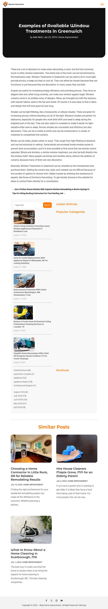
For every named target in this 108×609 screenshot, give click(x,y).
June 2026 (18, 399)
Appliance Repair (21, 382)
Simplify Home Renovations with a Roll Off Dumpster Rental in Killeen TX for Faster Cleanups (31, 356)
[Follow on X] (51, 601)
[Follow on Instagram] (56, 601)
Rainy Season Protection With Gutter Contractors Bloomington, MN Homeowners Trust (30, 292)
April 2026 (18, 407)
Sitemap (82, 605)
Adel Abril (37, 37)
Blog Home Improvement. (51, 605)
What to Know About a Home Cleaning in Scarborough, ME (28, 553)
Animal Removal (21, 370)
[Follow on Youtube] (62, 601)
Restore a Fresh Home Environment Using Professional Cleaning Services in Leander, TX (32, 324)
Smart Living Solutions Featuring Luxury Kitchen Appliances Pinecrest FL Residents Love (32, 228)
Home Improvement (68, 37)
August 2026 (19, 392)
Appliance (18, 378)
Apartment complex (22, 374)
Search (47, 205)
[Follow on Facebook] (46, 601)
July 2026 (18, 396)
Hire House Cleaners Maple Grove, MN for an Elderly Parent (74, 472)
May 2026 (18, 403)
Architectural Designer (23, 385)
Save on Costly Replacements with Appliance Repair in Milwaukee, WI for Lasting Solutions (31, 260)
